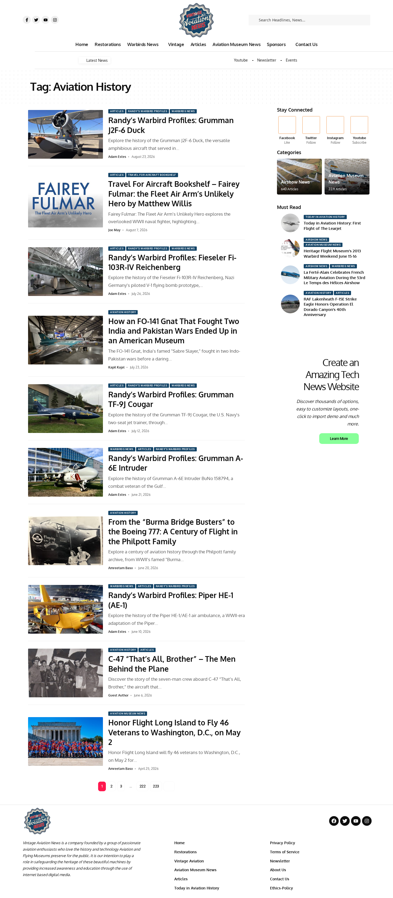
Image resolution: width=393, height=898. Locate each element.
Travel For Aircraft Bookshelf (152, 174)
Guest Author (118, 695)
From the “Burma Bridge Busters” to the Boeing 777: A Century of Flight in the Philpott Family (173, 531)
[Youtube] (45, 20)
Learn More (339, 438)
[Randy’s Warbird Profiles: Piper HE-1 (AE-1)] (65, 609)
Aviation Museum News (127, 713)
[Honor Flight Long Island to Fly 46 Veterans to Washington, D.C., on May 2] (65, 741)
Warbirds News (183, 111)
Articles (117, 111)
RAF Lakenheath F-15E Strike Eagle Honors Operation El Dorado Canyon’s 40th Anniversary (330, 306)
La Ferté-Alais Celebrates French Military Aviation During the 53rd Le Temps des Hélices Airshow (334, 277)
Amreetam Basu (120, 568)
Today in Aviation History (325, 216)
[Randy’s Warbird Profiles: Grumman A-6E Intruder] (65, 472)
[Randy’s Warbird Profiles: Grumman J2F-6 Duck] (65, 134)
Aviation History (123, 312)
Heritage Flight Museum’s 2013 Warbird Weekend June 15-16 (332, 253)
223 (156, 786)
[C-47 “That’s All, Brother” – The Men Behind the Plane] (65, 673)
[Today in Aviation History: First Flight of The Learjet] (290, 223)
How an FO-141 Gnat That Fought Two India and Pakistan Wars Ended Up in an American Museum (173, 330)
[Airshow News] (299, 177)
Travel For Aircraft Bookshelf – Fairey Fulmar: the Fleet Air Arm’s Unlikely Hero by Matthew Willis (174, 193)
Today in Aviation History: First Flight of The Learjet (332, 225)
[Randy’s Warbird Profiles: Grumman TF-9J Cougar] (65, 408)
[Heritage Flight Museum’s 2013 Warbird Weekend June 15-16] (290, 248)
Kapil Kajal (116, 367)
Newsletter (266, 60)
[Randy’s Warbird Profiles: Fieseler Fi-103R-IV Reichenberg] (65, 271)
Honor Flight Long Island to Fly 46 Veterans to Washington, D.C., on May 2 (174, 732)
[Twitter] (36, 20)
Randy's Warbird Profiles (147, 111)
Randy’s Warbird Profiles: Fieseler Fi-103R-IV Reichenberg (172, 262)
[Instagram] (55, 20)
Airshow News (295, 182)
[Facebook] (287, 130)
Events (291, 60)
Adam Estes (117, 157)
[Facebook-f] (27, 20)
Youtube (241, 60)
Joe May (114, 230)
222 (143, 786)
